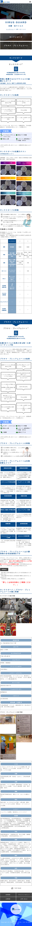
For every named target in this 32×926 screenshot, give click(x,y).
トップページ (10, 29)
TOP (16, 919)
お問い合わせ (24, 899)
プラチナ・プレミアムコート (16, 45)
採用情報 (8, 894)
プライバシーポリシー (24, 894)
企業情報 (8, 899)
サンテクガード (16, 37)
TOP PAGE (17, 888)
